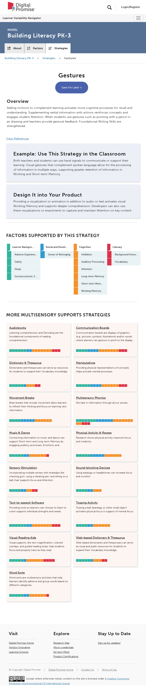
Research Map (61, 643)
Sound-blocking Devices (93, 467)
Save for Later (71, 87)
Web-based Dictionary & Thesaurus (100, 537)
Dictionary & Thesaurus (25, 363)
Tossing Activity (87, 502)
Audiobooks (17, 328)
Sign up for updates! (109, 643)
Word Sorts (17, 572)
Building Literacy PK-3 (19, 58)
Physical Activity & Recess (94, 432)
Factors (38, 48)
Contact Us (87, 669)
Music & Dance (19, 432)
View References (17, 138)
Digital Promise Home (21, 643)
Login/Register (130, 7)
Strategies (61, 48)
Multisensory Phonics (91, 397)
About (17, 48)
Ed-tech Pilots (61, 652)
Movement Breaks (21, 397)
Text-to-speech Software (26, 502)
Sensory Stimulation (23, 467)
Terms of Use (109, 669)
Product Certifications (65, 656)
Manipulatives (85, 363)
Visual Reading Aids (22, 537)
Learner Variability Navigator (22, 18)
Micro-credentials (63, 647)
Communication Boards (92, 328)
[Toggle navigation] (138, 18)
